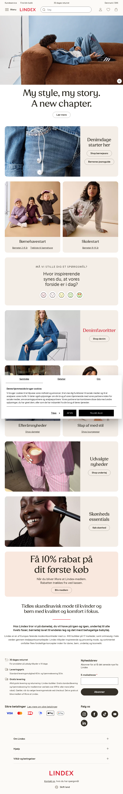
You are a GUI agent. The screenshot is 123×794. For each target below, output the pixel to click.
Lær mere (61, 114)
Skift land (65, 787)
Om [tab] (98, 379)
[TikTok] (104, 714)
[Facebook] (94, 714)
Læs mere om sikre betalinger (42, 706)
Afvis (70, 413)
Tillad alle (96, 413)
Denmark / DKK (111, 3)
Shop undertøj (99, 472)
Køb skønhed (99, 527)
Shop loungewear (90, 431)
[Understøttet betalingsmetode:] (42, 713)
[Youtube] (115, 714)
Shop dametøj (32, 431)
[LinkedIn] (84, 723)
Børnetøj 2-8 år (20, 247)
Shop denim (99, 338)
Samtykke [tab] (24, 379)
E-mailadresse (89, 675)
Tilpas (54, 413)
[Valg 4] (70, 295)
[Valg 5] (79, 295)
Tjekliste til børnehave (41, 247)
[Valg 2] (52, 295)
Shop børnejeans (99, 153)
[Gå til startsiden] (28, 9)
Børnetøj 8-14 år (90, 247)
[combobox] (66, 10)
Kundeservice (11, 3)
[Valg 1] (43, 295)
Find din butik (26, 3)
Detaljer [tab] (61, 379)
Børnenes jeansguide (99, 161)
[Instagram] (84, 714)
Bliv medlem (61, 590)
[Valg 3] (61, 295)
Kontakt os (49, 781)
